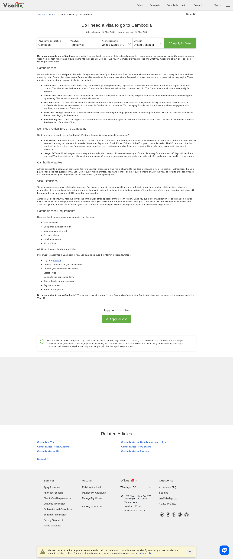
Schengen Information (55, 514)
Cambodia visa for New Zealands (54, 446)
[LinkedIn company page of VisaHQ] (174, 514)
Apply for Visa (182, 43)
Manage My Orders (92, 498)
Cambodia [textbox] (44, 44)
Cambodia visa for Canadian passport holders (144, 442)
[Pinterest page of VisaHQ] (180, 514)
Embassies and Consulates (58, 509)
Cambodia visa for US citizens (136, 446)
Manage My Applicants (94, 492)
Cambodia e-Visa (46, 442)
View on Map (130, 502)
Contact (198, 5)
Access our (167, 487)
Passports (155, 5)
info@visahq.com (168, 498)
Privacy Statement (53, 520)
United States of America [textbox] (116, 44)
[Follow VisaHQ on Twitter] (162, 514)
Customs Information (54, 503)
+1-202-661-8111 (167, 503)
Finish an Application (92, 487)
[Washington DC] (136, 488)
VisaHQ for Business (93, 506)
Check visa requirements (57, 498)
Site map (163, 492)
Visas (140, 5)
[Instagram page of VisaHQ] (186, 514)
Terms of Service (52, 525)
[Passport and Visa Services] (13, 5)
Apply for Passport (53, 492)
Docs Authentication (177, 5)
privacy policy (145, 553)
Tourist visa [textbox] (77, 44)
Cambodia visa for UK (48, 451)
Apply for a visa (52, 487)
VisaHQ (57, 260)
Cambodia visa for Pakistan (135, 451)
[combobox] (53, 43)
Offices (124, 480)
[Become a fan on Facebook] (168, 514)
